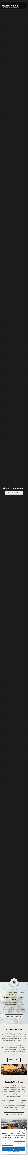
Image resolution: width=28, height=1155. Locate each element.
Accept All (13, 1149)
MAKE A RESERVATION (14, 492)
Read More (10, 1139)
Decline (7, 1144)
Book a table (14, 1059)
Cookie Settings (19, 1144)
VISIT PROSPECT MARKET (14, 1114)
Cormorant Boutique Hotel (16, 1033)
